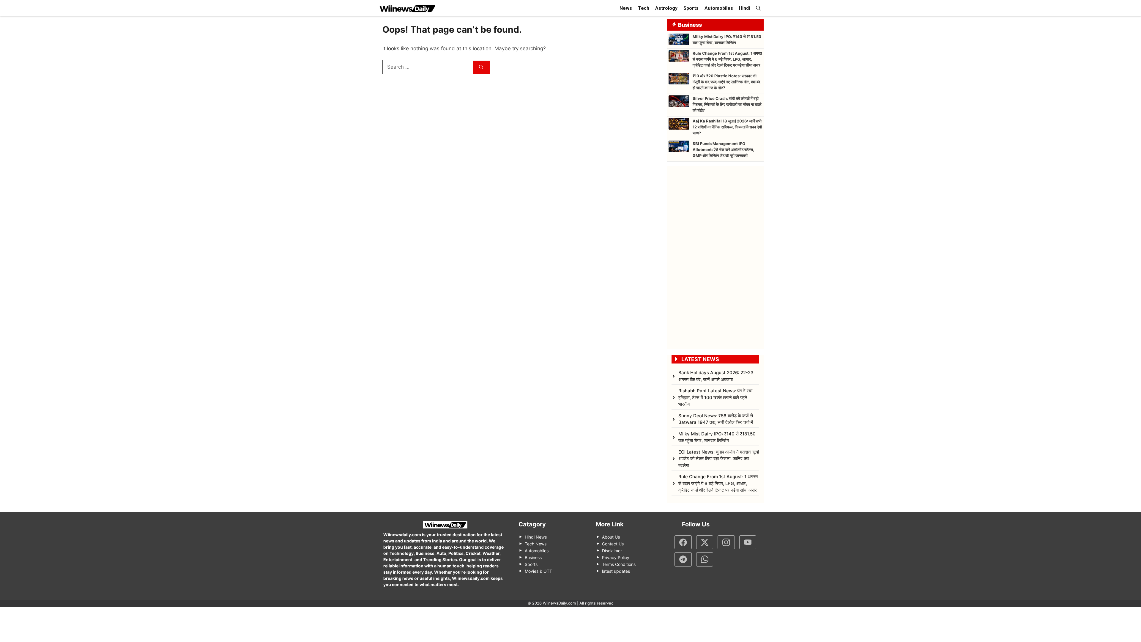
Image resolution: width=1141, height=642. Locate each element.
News (626, 8)
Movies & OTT (538, 571)
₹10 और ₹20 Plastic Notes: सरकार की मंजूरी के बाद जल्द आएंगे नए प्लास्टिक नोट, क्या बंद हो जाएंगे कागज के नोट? (726, 81)
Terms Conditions (619, 564)
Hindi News (536, 536)
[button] (758, 8)
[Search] (481, 67)
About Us (611, 536)
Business (533, 557)
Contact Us (613, 543)
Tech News (535, 543)
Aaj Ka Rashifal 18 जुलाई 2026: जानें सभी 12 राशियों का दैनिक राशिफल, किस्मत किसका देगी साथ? (727, 127)
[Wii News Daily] (407, 8)
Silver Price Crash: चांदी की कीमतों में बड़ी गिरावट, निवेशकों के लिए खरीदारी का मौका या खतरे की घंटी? (727, 104)
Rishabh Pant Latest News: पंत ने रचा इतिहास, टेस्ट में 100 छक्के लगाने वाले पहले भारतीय (715, 397)
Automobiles (719, 8)
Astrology (666, 8)
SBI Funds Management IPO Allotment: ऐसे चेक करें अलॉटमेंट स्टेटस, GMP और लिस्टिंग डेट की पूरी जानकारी (723, 149)
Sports (691, 8)
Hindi (744, 8)
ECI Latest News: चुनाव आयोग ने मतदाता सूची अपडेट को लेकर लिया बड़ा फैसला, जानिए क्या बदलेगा (718, 458)
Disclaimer (612, 550)
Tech (643, 8)
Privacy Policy (615, 557)
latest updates (616, 571)
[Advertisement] (715, 255)
